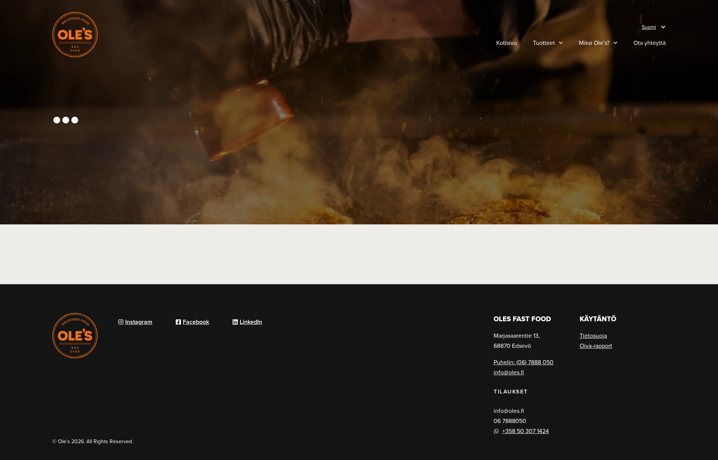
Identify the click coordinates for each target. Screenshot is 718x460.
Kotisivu (506, 42)
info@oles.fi (509, 372)
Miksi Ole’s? (594, 42)
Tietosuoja (593, 335)
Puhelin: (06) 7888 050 (523, 362)
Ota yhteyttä (649, 42)
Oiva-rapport (596, 345)
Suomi (649, 27)
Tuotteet (544, 42)
